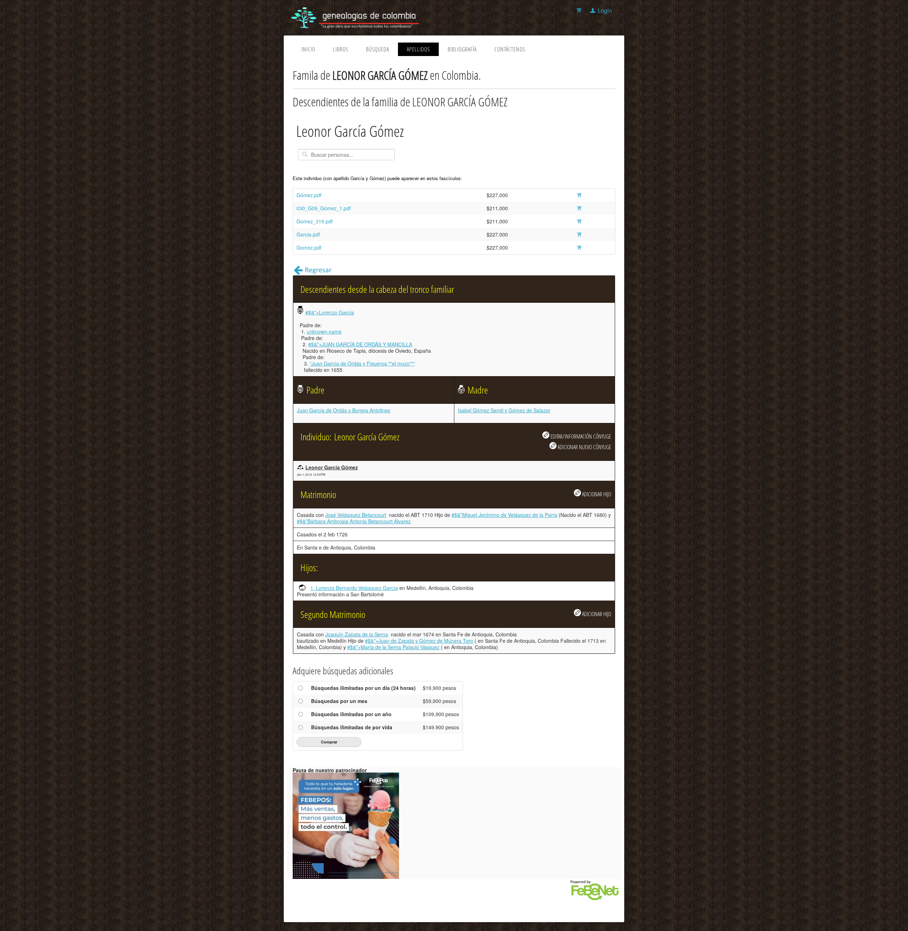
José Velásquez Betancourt (355, 514)
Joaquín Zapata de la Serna (356, 634)
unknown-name (324, 331)
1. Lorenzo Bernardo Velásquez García (354, 587)
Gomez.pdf (309, 247)
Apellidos (418, 49)
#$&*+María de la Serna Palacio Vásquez (393, 647)
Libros (340, 49)
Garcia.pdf (308, 234)
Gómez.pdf (309, 195)
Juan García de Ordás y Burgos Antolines (343, 410)
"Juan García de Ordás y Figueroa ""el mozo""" (362, 363)
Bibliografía (462, 49)
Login (605, 10)
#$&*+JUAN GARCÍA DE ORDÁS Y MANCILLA (360, 344)
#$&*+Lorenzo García (329, 312)
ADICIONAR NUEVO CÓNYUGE (584, 447)
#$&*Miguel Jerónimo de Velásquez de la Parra (504, 514)
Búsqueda (377, 49)
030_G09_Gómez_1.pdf (324, 208)
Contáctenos (509, 49)
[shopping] (579, 10)
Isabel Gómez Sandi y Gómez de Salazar (504, 410)
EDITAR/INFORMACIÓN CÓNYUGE (580, 436)
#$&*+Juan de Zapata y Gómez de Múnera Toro (419, 640)
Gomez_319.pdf (315, 221)
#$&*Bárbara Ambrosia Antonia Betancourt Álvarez (354, 521)
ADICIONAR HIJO (596, 494)
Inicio (308, 49)
